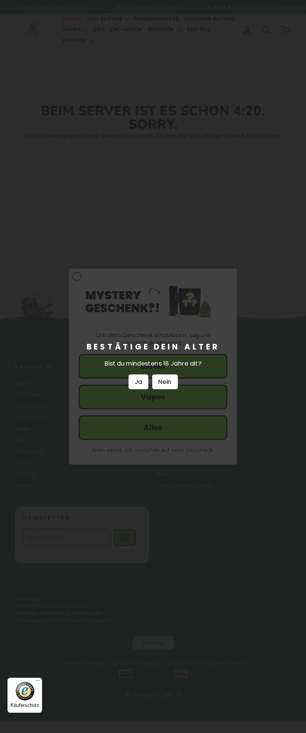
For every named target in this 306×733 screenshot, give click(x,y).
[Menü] (37, 682)
